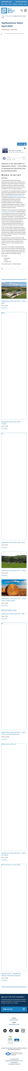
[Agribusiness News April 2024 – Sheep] (14, 560)
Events (6, 4)
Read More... (4, 308)
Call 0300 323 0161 (21, 1)
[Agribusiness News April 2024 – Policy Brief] (14, 291)
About (25, 4)
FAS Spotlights (15, 4)
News (2, 4)
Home (3, 16)
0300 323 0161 (14, 1020)
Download (20, 144)
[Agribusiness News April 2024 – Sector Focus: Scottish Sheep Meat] (14, 677)
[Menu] (25, 10)
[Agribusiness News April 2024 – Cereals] (14, 366)
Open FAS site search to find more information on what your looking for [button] (21, 10)
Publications (9, 16)
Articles (10, 4)
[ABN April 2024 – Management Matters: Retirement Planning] (14, 918)
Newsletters (20, 4)
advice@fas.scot (6, 1)
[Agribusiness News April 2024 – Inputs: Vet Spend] (14, 797)
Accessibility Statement (14, 1064)
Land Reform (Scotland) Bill (8, 211)
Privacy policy (14, 1062)
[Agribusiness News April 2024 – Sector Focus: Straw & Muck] (14, 588)
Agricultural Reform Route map (16, 196)
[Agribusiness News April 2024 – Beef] (14, 487)
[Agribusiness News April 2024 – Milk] (8, 611)
